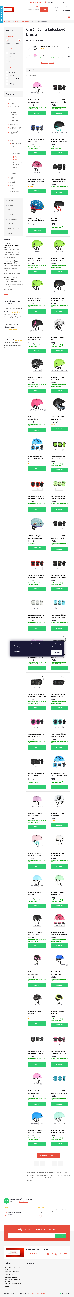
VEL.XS (59, 767)
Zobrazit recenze (23, 1202)
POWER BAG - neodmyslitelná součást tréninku (12, 245)
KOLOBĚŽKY (13, 182)
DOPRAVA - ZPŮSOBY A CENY (12, 1268)
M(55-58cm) (59, 251)
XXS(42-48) (37, 172)
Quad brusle (16, 150)
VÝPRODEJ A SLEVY (16, 195)
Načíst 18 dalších (47, 1156)
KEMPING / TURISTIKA (13, 178)
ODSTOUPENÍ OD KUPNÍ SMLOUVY (12, 1280)
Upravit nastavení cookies (38, 1293)
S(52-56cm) (55, 132)
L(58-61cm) (34, 93)
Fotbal (11, 185)
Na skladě (12, 53)
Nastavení (17, 651)
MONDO (12, 72)
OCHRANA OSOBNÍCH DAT (13, 1284)
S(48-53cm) (37, 965)
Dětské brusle (17, 147)
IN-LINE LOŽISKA (16, 168)
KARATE (12, 103)
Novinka (11, 59)
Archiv (6, 294)
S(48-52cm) (55, 965)
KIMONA (10, 200)
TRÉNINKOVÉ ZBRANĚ (14, 133)
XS (55, 450)
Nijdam (11, 75)
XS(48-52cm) (63, 132)
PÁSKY (10, 210)
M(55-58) (59, 806)
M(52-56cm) (63, 965)
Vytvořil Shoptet (66, 1293)
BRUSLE (12, 140)
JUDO (11, 110)
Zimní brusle (15, 173)
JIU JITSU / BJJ (14, 118)
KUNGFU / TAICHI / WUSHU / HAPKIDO (16, 128)
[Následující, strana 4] (54, 1163)
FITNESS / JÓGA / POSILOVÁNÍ (15, 113)
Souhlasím (56, 653)
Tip (10, 62)
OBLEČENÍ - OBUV (13, 229)
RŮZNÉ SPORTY (14, 192)
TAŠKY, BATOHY (13, 219)
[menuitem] (9, 17)
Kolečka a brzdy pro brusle (17, 163)
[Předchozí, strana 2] (42, 1163)
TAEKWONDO (14, 124)
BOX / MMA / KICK (15, 106)
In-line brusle (17, 153)
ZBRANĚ (10, 224)
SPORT (10, 100)
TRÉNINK (10, 214)
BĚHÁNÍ (12, 137)
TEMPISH (12, 81)
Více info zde (16, 648)
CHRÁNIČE (11, 205)
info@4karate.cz (33, 1253)
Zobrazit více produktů (47, 63)
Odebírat (60, 1236)
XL (59, 93)
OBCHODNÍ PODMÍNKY (12, 1272)
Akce (11, 56)
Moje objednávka (10, 1286)
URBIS (11, 84)
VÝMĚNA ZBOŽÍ (10, 1274)
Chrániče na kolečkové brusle (16, 158)
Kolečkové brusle (16, 143)
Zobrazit (37, 113)
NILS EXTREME (14, 78)
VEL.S (37, 450)
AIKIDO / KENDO (14, 121)
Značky (10, 233)
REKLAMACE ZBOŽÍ (11, 1277)
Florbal (12, 188)
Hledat (44, 9)
